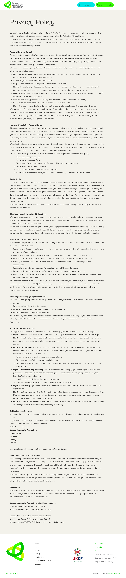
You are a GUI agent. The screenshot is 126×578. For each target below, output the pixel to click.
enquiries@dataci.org (55, 522)
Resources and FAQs (42, 561)
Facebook (99, 543)
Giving (37, 554)
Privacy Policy (12, 573)
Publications (39, 557)
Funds (37, 550)
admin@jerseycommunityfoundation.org (49, 449)
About (37, 543)
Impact (37, 547)
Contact (37, 564)
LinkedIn (98, 547)
